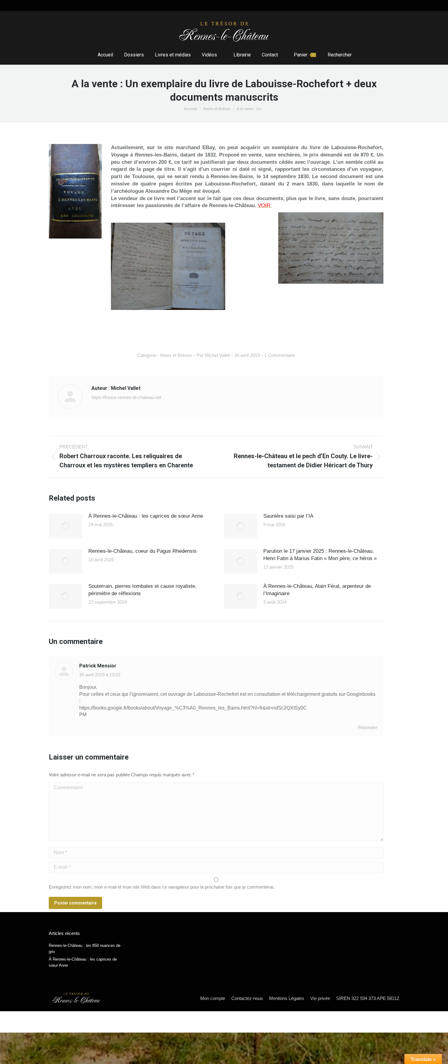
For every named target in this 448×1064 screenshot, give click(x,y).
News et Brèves (176, 355)
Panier (304, 55)
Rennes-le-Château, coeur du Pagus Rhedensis (142, 551)
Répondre (367, 727)
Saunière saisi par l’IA (288, 516)
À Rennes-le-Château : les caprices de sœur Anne (145, 516)
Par (213, 355)
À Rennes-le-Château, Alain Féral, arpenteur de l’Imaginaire (317, 589)
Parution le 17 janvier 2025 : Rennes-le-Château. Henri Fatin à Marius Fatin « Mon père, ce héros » (320, 554)
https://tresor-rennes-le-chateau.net (126, 397)
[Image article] (65, 526)
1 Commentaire (279, 355)
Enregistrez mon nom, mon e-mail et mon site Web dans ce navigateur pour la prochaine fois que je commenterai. (161, 887)
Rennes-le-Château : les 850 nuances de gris (84, 948)
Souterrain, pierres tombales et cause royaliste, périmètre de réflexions (142, 589)
